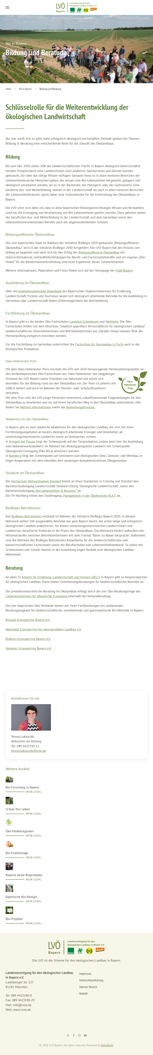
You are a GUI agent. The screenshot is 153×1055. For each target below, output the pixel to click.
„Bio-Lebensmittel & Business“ (56, 491)
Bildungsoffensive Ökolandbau (98, 252)
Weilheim (112, 322)
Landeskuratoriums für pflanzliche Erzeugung (37, 596)
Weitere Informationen (35, 407)
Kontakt (83, 993)
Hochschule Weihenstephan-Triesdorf (36, 481)
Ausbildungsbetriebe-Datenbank (39, 291)
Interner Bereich (88, 987)
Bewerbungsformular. (80, 407)
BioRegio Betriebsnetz (26, 516)
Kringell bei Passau (22, 441)
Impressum (85, 974)
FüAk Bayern (124, 270)
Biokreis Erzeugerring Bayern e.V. (28, 639)
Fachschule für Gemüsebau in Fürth (99, 344)
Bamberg (15, 456)
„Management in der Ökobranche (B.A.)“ (89, 496)
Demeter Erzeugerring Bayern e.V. (29, 648)
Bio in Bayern (16, 43)
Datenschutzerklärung (91, 980)
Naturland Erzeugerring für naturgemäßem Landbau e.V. (43, 629)
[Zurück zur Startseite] (76, 7)
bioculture (107, 1045)
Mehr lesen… (34, 791)
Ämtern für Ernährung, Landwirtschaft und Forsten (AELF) (61, 577)
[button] (7, 7)
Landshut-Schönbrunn (84, 322)
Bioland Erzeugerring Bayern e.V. (28, 620)
